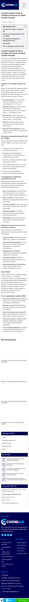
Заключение (6, 43)
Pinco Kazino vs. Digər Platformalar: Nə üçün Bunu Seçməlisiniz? (16, 469)
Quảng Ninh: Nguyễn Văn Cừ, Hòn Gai (11, 583)
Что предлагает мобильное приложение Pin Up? (11, 39)
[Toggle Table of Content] (24, 26)
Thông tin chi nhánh (22, 553)
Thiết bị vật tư (20, 550)
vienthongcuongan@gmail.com (11, 591)
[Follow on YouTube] (11, 535)
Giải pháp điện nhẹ (21, 542)
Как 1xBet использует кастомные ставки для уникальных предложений (16, 479)
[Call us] (8, 535)
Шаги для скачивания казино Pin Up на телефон (13, 35)
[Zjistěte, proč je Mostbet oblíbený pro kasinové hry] (14, 372)
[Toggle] (26, 443)
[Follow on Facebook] (2, 535)
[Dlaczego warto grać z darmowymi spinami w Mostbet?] (14, 413)
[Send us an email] (5, 535)
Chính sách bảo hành (7, 556)
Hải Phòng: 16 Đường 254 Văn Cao (10, 578)
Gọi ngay (23, 600)
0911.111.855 (6, 589)
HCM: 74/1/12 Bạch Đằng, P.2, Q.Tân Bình (12, 586)
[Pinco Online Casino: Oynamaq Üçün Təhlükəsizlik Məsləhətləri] (14, 351)
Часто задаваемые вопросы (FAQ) (13, 46)
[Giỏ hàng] (1, 600)
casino (4, 437)
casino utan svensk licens (8, 440)
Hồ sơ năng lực (21, 548)
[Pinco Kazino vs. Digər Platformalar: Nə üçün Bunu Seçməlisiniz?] (14, 392)
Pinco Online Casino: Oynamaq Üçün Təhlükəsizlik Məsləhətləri (15, 459)
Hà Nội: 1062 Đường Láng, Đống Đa (10, 580)
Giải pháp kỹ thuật (6, 446)
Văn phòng (5, 575)
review (3, 449)
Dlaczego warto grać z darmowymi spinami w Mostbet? (15, 474)
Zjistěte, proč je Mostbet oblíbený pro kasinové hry (14, 381)
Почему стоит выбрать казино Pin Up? (13, 30)
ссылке (17, 148)
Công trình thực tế (6, 443)
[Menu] (23, 5)
